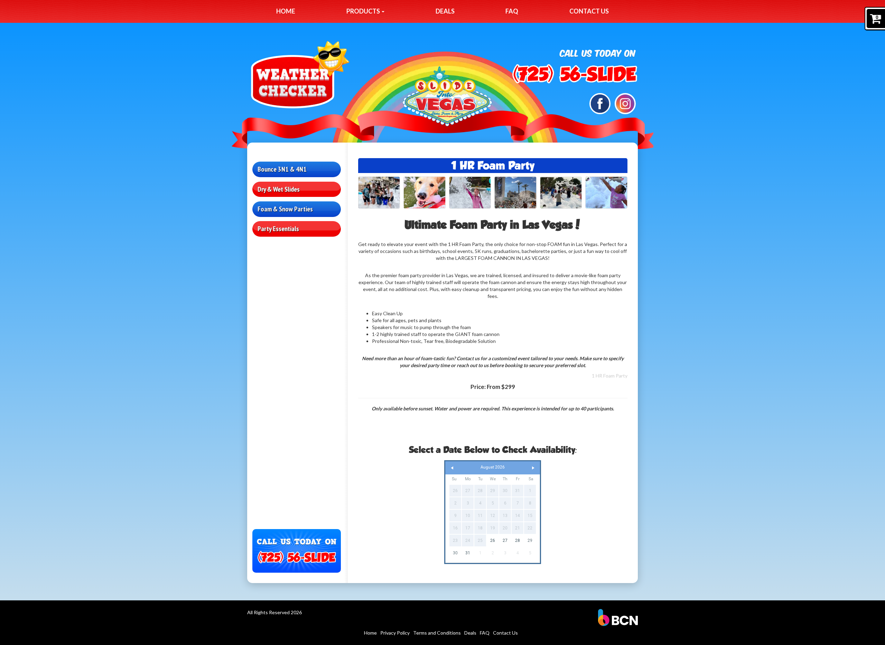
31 (467, 553)
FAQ (511, 11)
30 (455, 553)
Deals (445, 11)
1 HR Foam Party (609, 376)
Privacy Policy (395, 633)
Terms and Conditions (437, 633)
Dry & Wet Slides (279, 189)
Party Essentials (278, 228)
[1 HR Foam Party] (379, 192)
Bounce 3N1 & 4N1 (282, 169)
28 (517, 540)
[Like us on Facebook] (600, 103)
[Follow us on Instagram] (625, 103)
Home (285, 11)
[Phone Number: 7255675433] (574, 73)
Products (363, 11)
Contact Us (589, 11)
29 (530, 540)
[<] (452, 468)
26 (492, 540)
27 (505, 540)
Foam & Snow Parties (285, 209)
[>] (533, 468)
